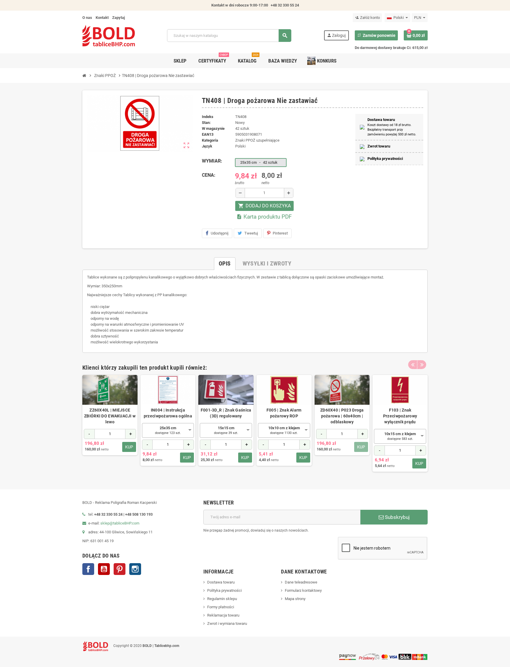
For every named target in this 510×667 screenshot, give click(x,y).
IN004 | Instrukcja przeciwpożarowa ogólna (168, 413)
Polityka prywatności (224, 590)
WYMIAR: (212, 161)
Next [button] (421, 364)
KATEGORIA (210, 140)
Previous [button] (412, 364)
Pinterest (280, 233)
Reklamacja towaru (223, 615)
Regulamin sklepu (222, 598)
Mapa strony (295, 598)
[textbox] (168, 430)
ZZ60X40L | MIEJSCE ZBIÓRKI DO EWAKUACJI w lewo (109, 416)
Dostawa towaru (221, 582)
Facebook (88, 569)
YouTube (104, 569)
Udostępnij (219, 233)
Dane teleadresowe (301, 582)
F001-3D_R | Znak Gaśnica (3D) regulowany (226, 413)
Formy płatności (220, 607)
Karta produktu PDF (264, 216)
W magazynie (213, 128)
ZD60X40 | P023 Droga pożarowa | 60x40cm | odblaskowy (342, 416)
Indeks (207, 116)
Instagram (135, 569)
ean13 (207, 134)
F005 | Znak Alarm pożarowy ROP (284, 413)
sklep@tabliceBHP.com (119, 523)
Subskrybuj (397, 517)
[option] (110, 423)
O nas (87, 17)
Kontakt (102, 17)
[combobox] (168, 430)
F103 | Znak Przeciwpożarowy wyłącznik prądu (400, 416)
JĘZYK (207, 146)
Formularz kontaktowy (303, 590)
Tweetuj (251, 233)
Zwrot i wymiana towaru (227, 623)
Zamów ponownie (376, 35)
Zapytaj (118, 17)
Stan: (206, 122)
